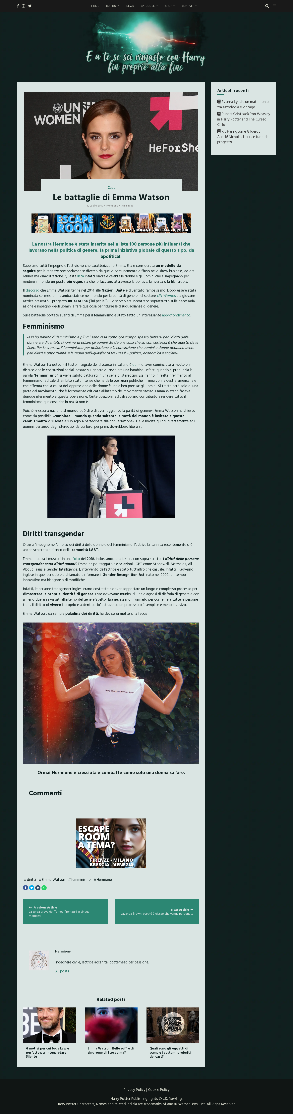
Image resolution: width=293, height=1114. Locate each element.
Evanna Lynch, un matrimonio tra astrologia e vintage (243, 104)
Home (95, 5)
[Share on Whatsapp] (44, 887)
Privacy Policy (134, 1089)
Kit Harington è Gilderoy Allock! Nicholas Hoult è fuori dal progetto (243, 136)
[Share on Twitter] (31, 887)
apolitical (110, 256)
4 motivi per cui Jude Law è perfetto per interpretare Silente (47, 1052)
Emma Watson (53, 879)
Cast (111, 187)
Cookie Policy (158, 1089)
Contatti (188, 5)
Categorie (148, 5)
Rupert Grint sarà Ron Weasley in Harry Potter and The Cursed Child (243, 119)
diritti (31, 879)
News (130, 5)
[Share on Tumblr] (37, 887)
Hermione (104, 879)
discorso (32, 290)
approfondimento (176, 315)
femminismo (81, 879)
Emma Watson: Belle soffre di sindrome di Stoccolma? (111, 1050)
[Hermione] (39, 960)
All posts (62, 971)
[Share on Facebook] (25, 887)
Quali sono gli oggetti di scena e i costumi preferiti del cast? (170, 1052)
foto (76, 558)
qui (134, 364)
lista (80, 276)
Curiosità (112, 5)
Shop (168, 5)
